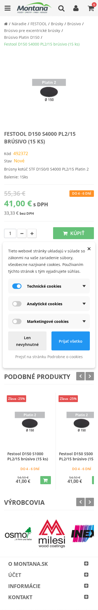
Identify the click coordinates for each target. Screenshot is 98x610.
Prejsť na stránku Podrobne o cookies (49, 356)
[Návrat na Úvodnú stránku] (6, 23)
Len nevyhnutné (27, 341)
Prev (80, 376)
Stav (8, 160)
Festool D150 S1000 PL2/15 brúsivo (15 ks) (27, 456)
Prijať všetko (70, 340)
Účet (14, 575)
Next (89, 376)
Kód (7, 153)
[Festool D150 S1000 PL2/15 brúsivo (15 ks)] (29, 423)
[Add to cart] (45, 480)
